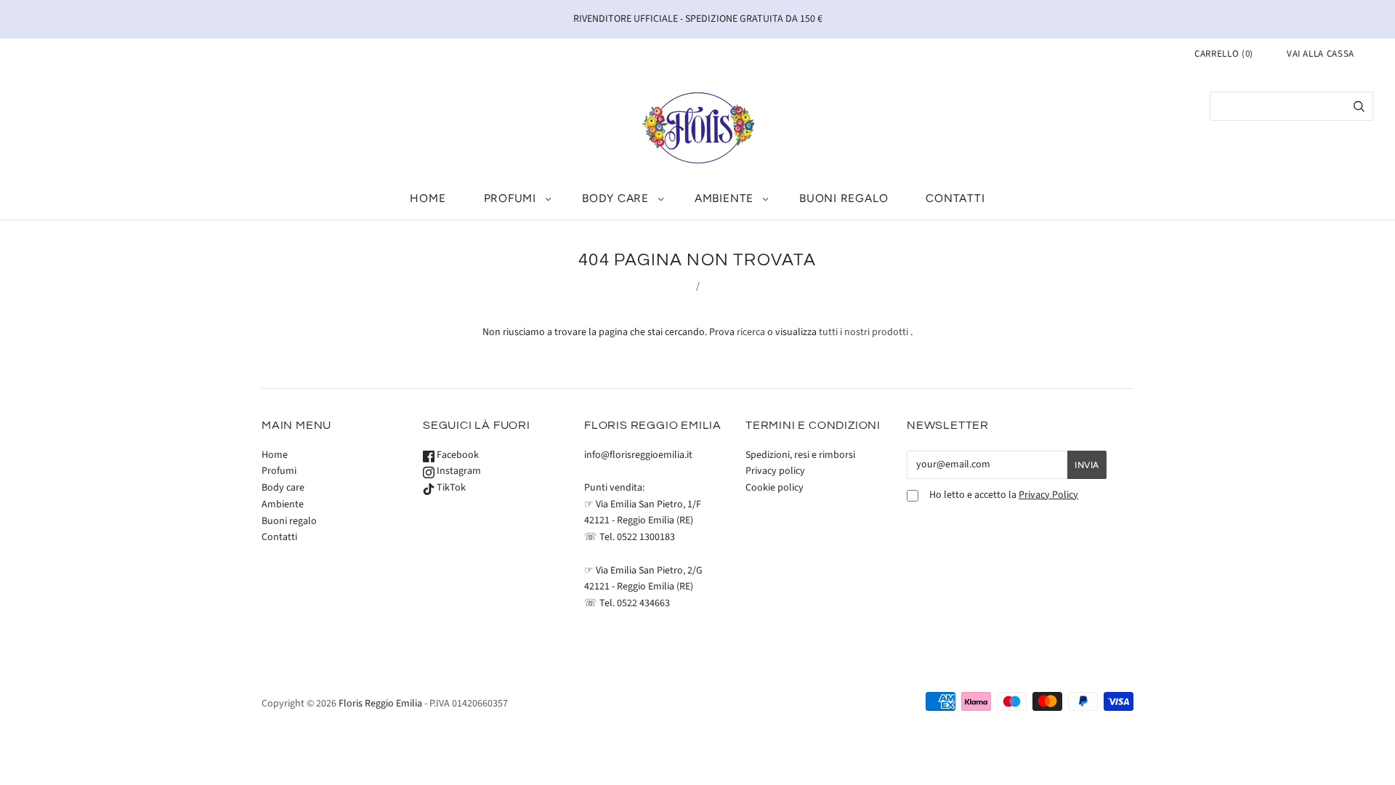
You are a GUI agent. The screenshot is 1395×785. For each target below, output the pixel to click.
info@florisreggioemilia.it (638, 455)
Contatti (955, 198)
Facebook (456, 455)
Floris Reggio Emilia (380, 703)
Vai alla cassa (1320, 53)
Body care (615, 198)
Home (427, 198)
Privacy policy (775, 471)
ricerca (751, 332)
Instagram (457, 471)
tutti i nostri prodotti (863, 332)
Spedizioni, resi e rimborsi (800, 455)
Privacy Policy (1048, 495)
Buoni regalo (843, 198)
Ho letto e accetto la (1003, 495)
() (1223, 53)
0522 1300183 (646, 537)
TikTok (450, 487)
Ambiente (724, 198)
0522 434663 (643, 603)
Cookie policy (774, 487)
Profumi (510, 198)
